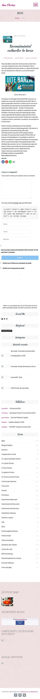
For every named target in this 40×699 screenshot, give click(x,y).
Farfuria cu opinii (7, 518)
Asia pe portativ (15, 408)
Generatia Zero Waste (9, 545)
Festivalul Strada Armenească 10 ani (23, 366)
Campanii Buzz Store (8, 454)
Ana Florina (8, 5)
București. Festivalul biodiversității (23, 351)
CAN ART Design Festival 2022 (20, 427)
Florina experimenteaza (9, 531)
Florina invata (6, 536)
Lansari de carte (6, 549)
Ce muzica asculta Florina (10, 477)
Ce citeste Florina (7, 463)
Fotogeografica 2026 (18, 356)
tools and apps (6, 567)
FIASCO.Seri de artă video (20, 388)
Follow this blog (19, 622)
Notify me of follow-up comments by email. (17, 263)
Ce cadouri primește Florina (10, 459)
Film (2, 522)
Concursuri (21, 36)
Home (17, 18)
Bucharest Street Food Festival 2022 (22, 413)
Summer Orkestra (7, 563)
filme (3, 527)
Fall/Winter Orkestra (8, 513)
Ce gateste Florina (7, 472)
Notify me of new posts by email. (13, 268)
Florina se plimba (7, 540)
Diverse (4, 490)
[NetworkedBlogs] (20, 619)
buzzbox (4, 450)
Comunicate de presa (8, 481)
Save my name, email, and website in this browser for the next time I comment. (19, 251)
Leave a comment (31, 58)
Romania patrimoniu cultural (11, 558)
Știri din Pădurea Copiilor (19, 418)
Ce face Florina (6, 468)
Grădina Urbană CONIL (16, 422)
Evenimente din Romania (10, 508)
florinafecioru (8, 58)
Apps (15, 36)
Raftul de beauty (7, 554)
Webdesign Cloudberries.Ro (29, 692)
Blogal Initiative (6, 445)
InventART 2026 (16, 377)
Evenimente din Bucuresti (10, 504)
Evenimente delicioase (9, 499)
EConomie (5, 495)
